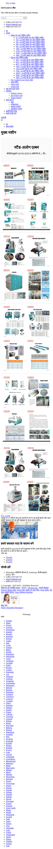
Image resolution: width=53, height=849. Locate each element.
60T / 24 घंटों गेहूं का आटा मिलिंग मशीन (30, 62)
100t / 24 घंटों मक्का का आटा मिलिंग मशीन (31, 49)
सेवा (12, 102)
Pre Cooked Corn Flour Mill (22, 80)
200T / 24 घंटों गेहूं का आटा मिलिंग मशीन (30, 73)
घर (7, 31)
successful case (17, 95)
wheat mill (15, 87)
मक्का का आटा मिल (32, 590)
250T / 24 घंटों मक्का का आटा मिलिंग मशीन (31, 53)
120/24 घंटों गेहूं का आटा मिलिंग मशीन (29, 69)
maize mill (15, 84)
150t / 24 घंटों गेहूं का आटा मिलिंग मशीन (30, 71)
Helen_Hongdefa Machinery (12, 608)
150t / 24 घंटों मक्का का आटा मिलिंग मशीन (31, 51)
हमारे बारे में (10, 100)
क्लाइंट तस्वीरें (16, 107)
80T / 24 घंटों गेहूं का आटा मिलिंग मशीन (30, 64)
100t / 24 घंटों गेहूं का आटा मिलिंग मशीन (30, 66)
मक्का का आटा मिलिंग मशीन (20, 35)
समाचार (8, 91)
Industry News (16, 93)
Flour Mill (21, 590)
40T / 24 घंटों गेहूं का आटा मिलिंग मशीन (30, 60)
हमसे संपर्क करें (11, 113)
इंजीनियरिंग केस (11, 111)
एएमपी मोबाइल (44, 588)
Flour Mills (44, 590)
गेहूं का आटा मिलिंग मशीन (19, 58)
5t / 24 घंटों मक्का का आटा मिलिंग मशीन (30, 38)
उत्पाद (8, 33)
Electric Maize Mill (8, 590)
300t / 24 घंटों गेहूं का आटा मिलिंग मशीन (30, 75)
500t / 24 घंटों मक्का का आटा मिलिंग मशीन (31, 55)
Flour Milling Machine (24, 592)
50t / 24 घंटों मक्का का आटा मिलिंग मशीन (30, 46)
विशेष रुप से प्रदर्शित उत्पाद (11, 588)
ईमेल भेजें (4, 605)
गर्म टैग (24, 588)
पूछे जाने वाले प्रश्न (12, 89)
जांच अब (4, 553)
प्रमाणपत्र (14, 104)
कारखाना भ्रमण (16, 109)
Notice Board (16, 98)
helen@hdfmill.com (13, 579)
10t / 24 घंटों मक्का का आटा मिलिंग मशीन (30, 40)
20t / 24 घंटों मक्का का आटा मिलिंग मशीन (30, 42)
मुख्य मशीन (14, 82)
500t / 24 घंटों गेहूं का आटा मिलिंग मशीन (30, 78)
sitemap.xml (33, 588)
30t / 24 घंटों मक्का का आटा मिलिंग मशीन (30, 44)
